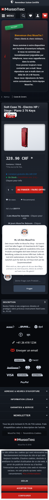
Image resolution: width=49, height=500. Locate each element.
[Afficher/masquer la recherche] (23, 15)
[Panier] (45, 15)
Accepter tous (24, 488)
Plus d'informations (32, 473)
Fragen (29, 288)
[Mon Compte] (37, 15)
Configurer (24, 495)
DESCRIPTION (9, 302)
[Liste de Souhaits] (30, 15)
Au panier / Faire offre (30, 189)
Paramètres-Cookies (32, 433)
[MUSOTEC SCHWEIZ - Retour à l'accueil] (12, 9)
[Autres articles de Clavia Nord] (10, 114)
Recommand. (29, 199)
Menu (10, 15)
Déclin (24, 481)
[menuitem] (7, 15)
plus (8, 311)
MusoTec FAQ (14, 433)
